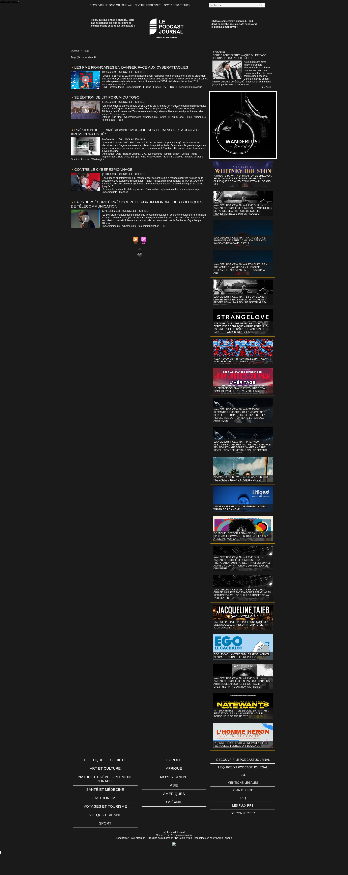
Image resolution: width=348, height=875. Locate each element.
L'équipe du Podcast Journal (243, 767)
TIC (163, 226)
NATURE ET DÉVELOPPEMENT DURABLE (105, 779)
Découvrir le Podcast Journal (111, 5)
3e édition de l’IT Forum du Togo (107, 97)
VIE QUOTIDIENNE (105, 815)
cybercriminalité (132, 117)
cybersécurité (133, 87)
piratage (198, 156)
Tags (86, 50)
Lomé (189, 117)
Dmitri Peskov (171, 153)
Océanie (174, 802)
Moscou (179, 156)
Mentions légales (243, 782)
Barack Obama (131, 153)
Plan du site (243, 790)
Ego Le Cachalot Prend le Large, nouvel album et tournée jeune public (241, 656)
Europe (147, 87)
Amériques (108, 153)
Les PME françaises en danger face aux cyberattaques (131, 67)
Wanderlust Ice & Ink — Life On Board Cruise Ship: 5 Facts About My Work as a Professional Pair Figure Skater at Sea (240, 299)
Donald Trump (189, 153)
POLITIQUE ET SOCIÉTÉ (105, 760)
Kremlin (168, 156)
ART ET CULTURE (105, 768)
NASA (188, 156)
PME (165, 87)
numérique (200, 117)
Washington (98, 159)
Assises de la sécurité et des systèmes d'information (131, 189)
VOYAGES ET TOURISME (105, 806)
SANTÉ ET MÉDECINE (105, 790)
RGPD (173, 87)
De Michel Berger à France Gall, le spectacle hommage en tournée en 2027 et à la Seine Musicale (242, 536)
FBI (143, 156)
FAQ (243, 798)
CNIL (105, 87)
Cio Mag (117, 117)
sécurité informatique (190, 87)
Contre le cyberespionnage (103, 170)
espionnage (109, 156)
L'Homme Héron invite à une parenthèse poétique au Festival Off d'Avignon (240, 744)
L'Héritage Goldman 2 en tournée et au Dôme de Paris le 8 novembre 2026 (240, 390)
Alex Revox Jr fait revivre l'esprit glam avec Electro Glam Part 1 (240, 360)
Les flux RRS (243, 805)
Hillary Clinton (154, 156)
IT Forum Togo (176, 117)
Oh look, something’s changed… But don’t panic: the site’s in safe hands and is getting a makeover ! (234, 24)
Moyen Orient (174, 777)
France (157, 87)
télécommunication (149, 226)
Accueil (75, 50)
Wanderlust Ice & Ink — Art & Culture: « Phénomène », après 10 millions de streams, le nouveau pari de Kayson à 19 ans (240, 268)
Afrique (106, 117)
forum (163, 117)
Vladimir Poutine (80, 159)
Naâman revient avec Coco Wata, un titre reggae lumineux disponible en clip (241, 478)
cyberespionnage (190, 189)
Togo (120, 119)
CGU (242, 775)
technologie (109, 119)
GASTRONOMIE (105, 798)
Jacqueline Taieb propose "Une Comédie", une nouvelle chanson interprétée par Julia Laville (241, 625)
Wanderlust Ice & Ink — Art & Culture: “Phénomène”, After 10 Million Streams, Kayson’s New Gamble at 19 (239, 240)
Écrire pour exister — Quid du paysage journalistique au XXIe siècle (239, 57)
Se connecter (243, 813)
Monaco (123, 192)
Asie (118, 153)
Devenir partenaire (148, 5)
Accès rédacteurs (177, 5)
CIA (144, 153)
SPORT (105, 823)
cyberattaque (117, 87)
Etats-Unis (123, 156)
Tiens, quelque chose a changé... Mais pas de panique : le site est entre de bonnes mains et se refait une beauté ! (113, 23)
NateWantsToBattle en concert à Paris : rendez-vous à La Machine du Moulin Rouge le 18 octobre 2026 (241, 713)
